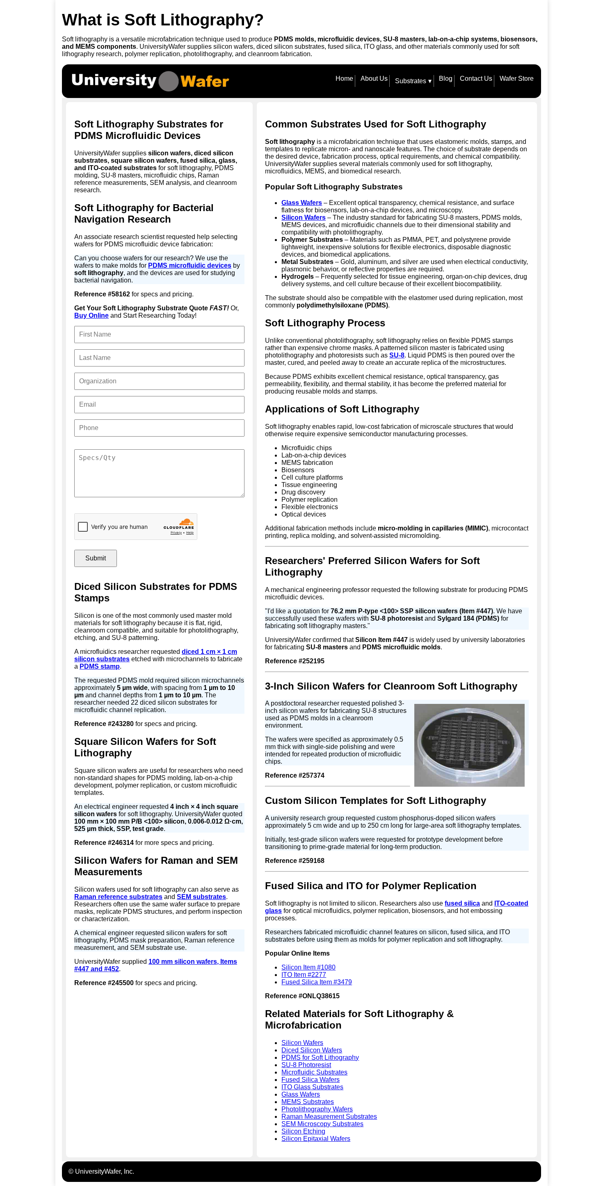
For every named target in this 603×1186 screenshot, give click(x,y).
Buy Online (91, 315)
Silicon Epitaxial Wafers (315, 1138)
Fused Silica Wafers (310, 1079)
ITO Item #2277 (303, 974)
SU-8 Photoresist (306, 1064)
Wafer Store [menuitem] (517, 78)
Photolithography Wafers (317, 1109)
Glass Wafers (301, 202)
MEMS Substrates (307, 1101)
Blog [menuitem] (445, 78)
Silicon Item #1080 (308, 967)
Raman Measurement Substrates (329, 1116)
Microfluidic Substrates (314, 1072)
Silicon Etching (303, 1131)
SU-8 (396, 355)
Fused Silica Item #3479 (316, 982)
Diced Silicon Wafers (311, 1050)
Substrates (413, 81)
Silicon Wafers (303, 217)
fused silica (462, 903)
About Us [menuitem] (374, 78)
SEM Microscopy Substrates (322, 1123)
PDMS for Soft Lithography (320, 1057)
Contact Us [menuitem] (476, 78)
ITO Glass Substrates (312, 1087)
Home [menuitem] (344, 78)
